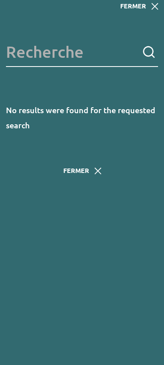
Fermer (133, 6)
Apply (149, 52)
